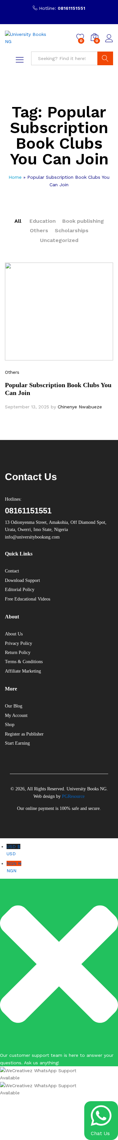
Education (43, 221)
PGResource (73, 796)
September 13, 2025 (27, 406)
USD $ (13, 850)
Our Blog (13, 706)
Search (105, 58)
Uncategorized (59, 240)
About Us (14, 633)
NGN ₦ (14, 867)
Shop (9, 724)
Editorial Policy (19, 589)
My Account (16, 715)
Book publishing (83, 221)
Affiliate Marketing (23, 671)
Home (15, 177)
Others (39, 230)
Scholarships (71, 230)
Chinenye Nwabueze (80, 406)
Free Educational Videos (27, 599)
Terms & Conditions (24, 661)
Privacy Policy (18, 643)
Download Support (22, 580)
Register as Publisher (24, 734)
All (17, 221)
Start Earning (17, 743)
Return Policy (17, 652)
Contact (12, 571)
